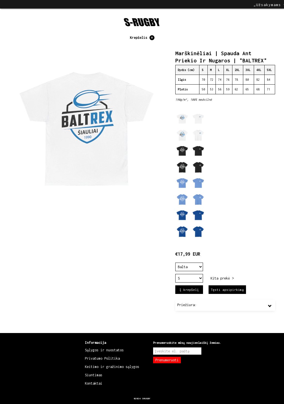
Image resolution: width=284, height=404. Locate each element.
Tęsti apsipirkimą (227, 289)
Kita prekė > (222, 278)
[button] (142, 37)
